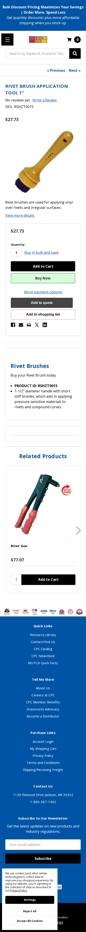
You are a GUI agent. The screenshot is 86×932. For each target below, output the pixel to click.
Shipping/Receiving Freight (43, 769)
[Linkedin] (45, 325)
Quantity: (18, 244)
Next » (75, 70)
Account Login (43, 741)
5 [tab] (51, 599)
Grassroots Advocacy (43, 709)
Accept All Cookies (30, 921)
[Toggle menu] (7, 39)
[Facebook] (13, 325)
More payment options (43, 292)
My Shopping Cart (43, 748)
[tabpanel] (43, 529)
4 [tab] (47, 599)
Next (78, 530)
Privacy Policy (43, 755)
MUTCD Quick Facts (43, 663)
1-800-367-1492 (43, 802)
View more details (19, 215)
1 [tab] (36, 599)
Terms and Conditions (43, 762)
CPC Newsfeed (43, 656)
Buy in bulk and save (41, 252)
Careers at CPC (43, 695)
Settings (30, 900)
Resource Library (43, 634)
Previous (6, 530)
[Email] (21, 325)
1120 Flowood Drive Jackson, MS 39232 (43, 794)
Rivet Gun (19, 546)
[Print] (29, 325)
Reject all (29, 911)
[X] (37, 325)
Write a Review (44, 100)
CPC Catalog (43, 649)
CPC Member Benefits (43, 702)
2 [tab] (40, 599)
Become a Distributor (43, 716)
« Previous (56, 70)
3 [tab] (43, 599)
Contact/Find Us (43, 642)
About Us (43, 688)
